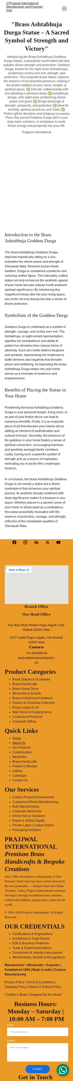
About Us (18, 742)
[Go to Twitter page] (47, 542)
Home (16, 738)
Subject (11, 1040)
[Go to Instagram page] (25, 542)
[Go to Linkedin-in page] (36, 542)
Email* (10, 1025)
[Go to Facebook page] (14, 542)
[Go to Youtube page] (58, 542)
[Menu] (64, 8)
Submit (38, 1069)
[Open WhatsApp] (63, 1070)
